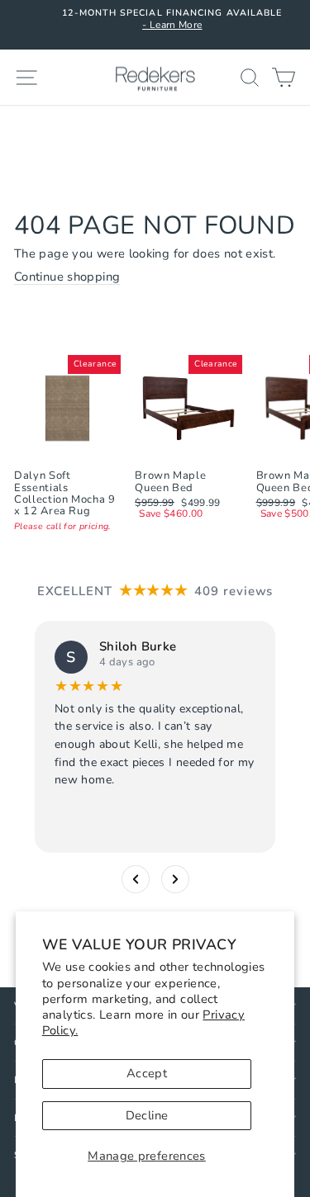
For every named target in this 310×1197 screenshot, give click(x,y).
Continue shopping (67, 277)
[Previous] (136, 878)
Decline (147, 1115)
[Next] (175, 878)
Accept (146, 1073)
